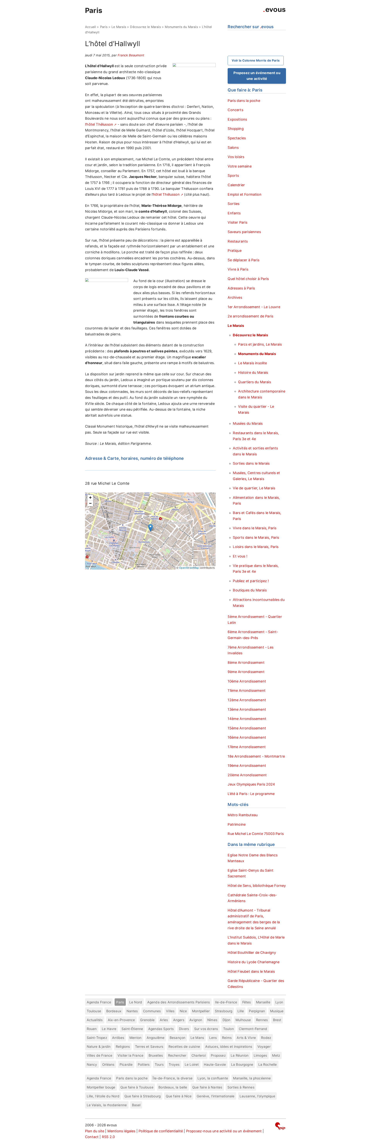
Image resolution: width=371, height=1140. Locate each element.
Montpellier (201, 1011)
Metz (276, 1055)
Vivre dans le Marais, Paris (254, 528)
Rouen (92, 1029)
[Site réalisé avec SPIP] (280, 1126)
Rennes (262, 1020)
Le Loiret (192, 1064)
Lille (240, 1011)
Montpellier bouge (101, 1087)
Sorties (233, 204)
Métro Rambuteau (243, 815)
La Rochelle (267, 1064)
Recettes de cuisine (184, 1046)
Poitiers (144, 1064)
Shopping (235, 129)
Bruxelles (156, 1055)
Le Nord (135, 1002)
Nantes (132, 1011)
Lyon (279, 1002)
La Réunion (239, 1055)
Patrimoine (237, 824)
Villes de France (99, 1055)
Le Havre (109, 1029)
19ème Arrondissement (247, 766)
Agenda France (99, 1002)
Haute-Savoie (215, 1064)
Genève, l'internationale (215, 1096)
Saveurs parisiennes (244, 232)
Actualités (95, 1020)
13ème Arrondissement (247, 709)
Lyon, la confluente (212, 1078)
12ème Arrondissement (247, 700)
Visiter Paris (237, 222)
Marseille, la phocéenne (252, 1078)
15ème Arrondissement (247, 728)
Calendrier (236, 185)
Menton (135, 1038)
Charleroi (198, 1055)
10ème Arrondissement (247, 681)
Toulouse (94, 1011)
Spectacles (237, 138)
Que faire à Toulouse (136, 1087)
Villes (170, 1011)
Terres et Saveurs (149, 1046)
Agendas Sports (161, 1029)
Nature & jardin (99, 1046)
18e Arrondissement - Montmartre (256, 756)
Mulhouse (243, 1020)
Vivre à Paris (238, 269)
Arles (164, 1020)
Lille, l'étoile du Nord (103, 1096)
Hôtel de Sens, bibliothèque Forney (257, 886)
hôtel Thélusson (166, 194)
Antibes (118, 1038)
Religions (123, 1046)
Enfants (234, 213)
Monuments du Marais (181, 27)
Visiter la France (130, 1055)
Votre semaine (239, 166)
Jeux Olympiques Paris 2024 (251, 784)
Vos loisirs (236, 157)
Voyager (264, 1046)
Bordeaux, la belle (172, 1087)
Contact (92, 1137)
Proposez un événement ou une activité (256, 76)
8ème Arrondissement (246, 662)
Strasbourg (223, 1011)
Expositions (237, 119)
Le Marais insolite (252, 363)
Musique (276, 1011)
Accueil (90, 27)
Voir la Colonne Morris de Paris (256, 60)
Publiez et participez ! (251, 581)
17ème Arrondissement (247, 747)
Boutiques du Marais (249, 590)
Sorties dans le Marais (251, 463)
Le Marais (118, 27)
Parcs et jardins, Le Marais (260, 344)
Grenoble (147, 1020)
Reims (227, 1038)
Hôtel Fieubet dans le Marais (251, 971)
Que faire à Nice (179, 1096)
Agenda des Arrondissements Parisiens (178, 1002)
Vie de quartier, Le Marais (254, 488)
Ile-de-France (226, 1002)
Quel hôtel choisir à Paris (248, 279)
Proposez (218, 1055)
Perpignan (257, 1011)
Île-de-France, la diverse (172, 1078)
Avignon (195, 1020)
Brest (277, 1020)
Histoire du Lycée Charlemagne (253, 962)
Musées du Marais (248, 423)
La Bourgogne (242, 1064)
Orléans (108, 1064)
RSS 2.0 (108, 1137)
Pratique (234, 251)
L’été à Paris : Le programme (251, 794)
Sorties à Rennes (240, 1087)
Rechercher (177, 1055)
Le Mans (197, 1038)
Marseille (263, 1002)
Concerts (235, 110)
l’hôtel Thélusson (99, 124)
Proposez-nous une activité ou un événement (224, 1131)
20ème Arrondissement (247, 775)
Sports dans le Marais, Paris (256, 537)
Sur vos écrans (206, 1029)
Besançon (177, 1038)
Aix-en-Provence (121, 1020)
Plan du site (94, 1131)
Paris (93, 10)
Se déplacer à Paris (243, 260)
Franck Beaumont (131, 55)
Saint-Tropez (97, 1038)
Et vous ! (240, 556)
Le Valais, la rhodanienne (107, 1105)
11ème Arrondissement (246, 690)
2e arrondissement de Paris (250, 316)
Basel (136, 1105)
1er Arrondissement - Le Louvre (254, 307)
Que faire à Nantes (207, 1087)
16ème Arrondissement (247, 737)
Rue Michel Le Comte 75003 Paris (256, 834)
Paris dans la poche (244, 101)
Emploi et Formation (244, 194)
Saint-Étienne (132, 1029)
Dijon (227, 1020)
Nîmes (212, 1020)
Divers (184, 1029)
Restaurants (238, 241)
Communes (152, 1011)
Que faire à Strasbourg (142, 1096)
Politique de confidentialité (161, 1131)
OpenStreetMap (189, 567)
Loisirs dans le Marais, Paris (255, 547)
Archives (235, 297)
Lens (213, 1038)
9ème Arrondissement (246, 672)
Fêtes (246, 1002)
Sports (233, 175)
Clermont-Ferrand (253, 1029)
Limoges (260, 1055)
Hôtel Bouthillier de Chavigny (252, 953)
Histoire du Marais (253, 372)
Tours (159, 1064)
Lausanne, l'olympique (257, 1096)
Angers (178, 1020)
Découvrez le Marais (145, 27)
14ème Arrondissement (247, 719)
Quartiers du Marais (254, 382)
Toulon (228, 1029)
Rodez (266, 1038)
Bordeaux (113, 1011)
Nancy (92, 1064)
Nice (183, 1011)
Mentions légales (121, 1131)
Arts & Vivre (246, 1038)
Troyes (174, 1064)
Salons (233, 147)
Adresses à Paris (241, 288)
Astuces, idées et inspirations (228, 1046)
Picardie (126, 1064)
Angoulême (156, 1038)
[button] (150, 528)
